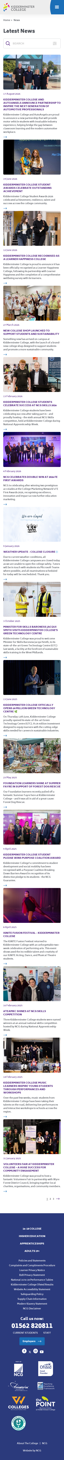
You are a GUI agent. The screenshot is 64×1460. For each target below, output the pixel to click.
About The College (27, 1443)
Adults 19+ (32, 1251)
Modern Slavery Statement (32, 1303)
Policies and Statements (32, 1260)
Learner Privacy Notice (32, 1270)
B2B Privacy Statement (32, 1275)
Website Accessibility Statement (32, 1289)
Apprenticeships (32, 1243)
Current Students (25, 1333)
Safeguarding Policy (32, 1294)
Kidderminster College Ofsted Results (32, 1284)
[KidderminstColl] (30, 1352)
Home (6, 20)
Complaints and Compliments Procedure (32, 1265)
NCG (44, 1443)
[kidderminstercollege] (36, 1352)
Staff (47, 1333)
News (17, 20)
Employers (29, 1341)
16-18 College (32, 1228)
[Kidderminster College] (24, 1352)
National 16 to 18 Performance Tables (32, 1279)
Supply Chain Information (32, 1298)
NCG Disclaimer (32, 1308)
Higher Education (32, 1236)
